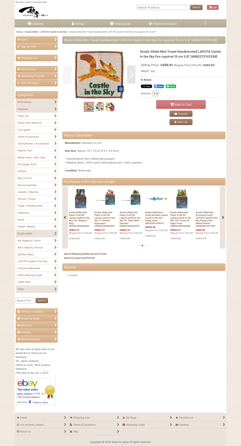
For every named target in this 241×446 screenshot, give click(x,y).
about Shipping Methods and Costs (85, 253)
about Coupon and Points (79, 257)
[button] (205, 23)
